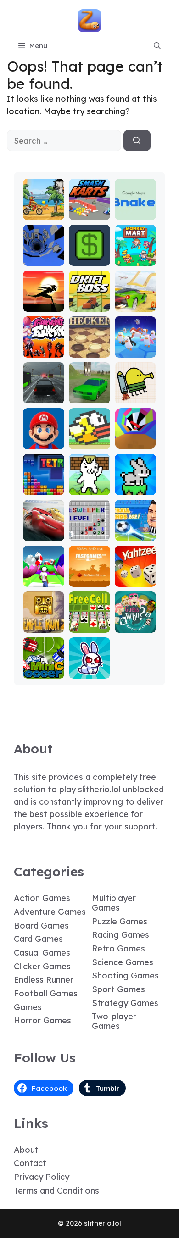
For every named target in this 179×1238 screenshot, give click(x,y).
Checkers (89, 351)
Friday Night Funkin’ (43, 342)
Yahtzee (135, 580)
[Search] (137, 141)
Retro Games (118, 948)
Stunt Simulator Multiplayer (89, 384)
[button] (157, 45)
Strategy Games (125, 1003)
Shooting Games (125, 975)
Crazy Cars (135, 301)
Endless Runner (43, 979)
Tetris (43, 488)
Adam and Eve (89, 576)
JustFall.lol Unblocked (135, 342)
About (26, 1149)
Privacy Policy (41, 1177)
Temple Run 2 (43, 621)
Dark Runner (43, 301)
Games (28, 1007)
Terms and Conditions (56, 1190)
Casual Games (42, 952)
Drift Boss (89, 305)
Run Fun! (43, 580)
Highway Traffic (43, 392)
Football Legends (135, 530)
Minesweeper (89, 530)
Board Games (41, 925)
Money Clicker (89, 255)
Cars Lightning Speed (43, 526)
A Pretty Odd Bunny (89, 663)
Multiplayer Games (114, 903)
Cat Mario (89, 488)
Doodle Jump (135, 392)
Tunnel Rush (135, 438)
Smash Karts (89, 209)
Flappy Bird (89, 438)
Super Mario (43, 438)
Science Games (122, 962)
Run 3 (43, 259)
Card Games (38, 939)
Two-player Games (114, 1021)
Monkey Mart (135, 255)
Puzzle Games (119, 921)
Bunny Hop (135, 484)
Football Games (46, 993)
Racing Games (120, 934)
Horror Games (42, 1020)
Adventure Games (50, 911)
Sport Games (118, 989)
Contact (30, 1163)
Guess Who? (135, 621)
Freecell (89, 626)
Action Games (42, 898)
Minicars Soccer (43, 667)
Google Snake (135, 209)
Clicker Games (42, 966)
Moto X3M (44, 213)
